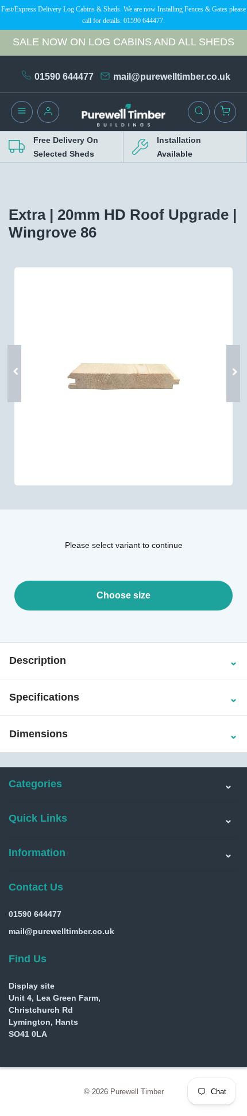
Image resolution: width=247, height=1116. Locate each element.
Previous (18, 356)
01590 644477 (64, 76)
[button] (37, 661)
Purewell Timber (137, 1091)
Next (228, 356)
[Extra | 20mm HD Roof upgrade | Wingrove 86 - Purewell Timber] (123, 376)
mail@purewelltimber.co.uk (171, 76)
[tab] (123, 660)
